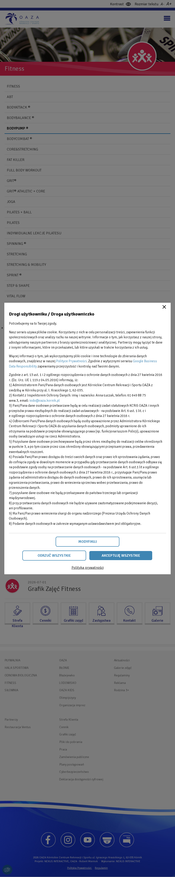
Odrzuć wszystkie (54, 555)
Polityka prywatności (88, 567)
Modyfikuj (87, 541)
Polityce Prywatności (71, 361)
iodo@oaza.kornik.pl (44, 400)
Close (164, 307)
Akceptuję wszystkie (121, 555)
